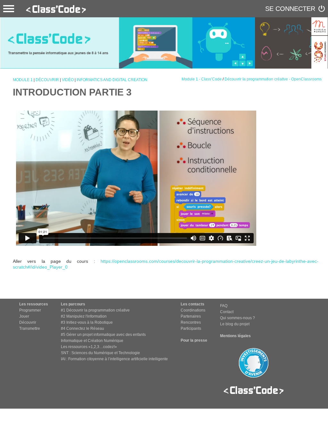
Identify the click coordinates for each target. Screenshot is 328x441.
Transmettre (29, 328)
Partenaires (191, 316)
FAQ (223, 306)
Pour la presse (194, 340)
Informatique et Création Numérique (92, 340)
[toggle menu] (8, 8)
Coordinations (193, 310)
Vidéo (68, 80)
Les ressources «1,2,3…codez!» (89, 347)
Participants (191, 328)
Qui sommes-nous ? (237, 318)
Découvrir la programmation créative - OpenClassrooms (273, 79)
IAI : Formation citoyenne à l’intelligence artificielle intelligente (114, 359)
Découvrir (47, 80)
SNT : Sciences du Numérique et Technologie (100, 353)
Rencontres (191, 322)
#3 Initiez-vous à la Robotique (87, 322)
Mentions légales (235, 336)
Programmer (30, 310)
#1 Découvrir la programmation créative (95, 310)
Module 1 (23, 80)
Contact (227, 312)
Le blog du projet (235, 324)
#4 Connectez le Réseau (82, 328)
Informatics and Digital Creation (112, 80)
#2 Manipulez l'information (84, 316)
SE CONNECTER (290, 8)
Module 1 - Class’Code (202, 79)
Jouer (24, 316)
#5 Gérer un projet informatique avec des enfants (103, 334)
